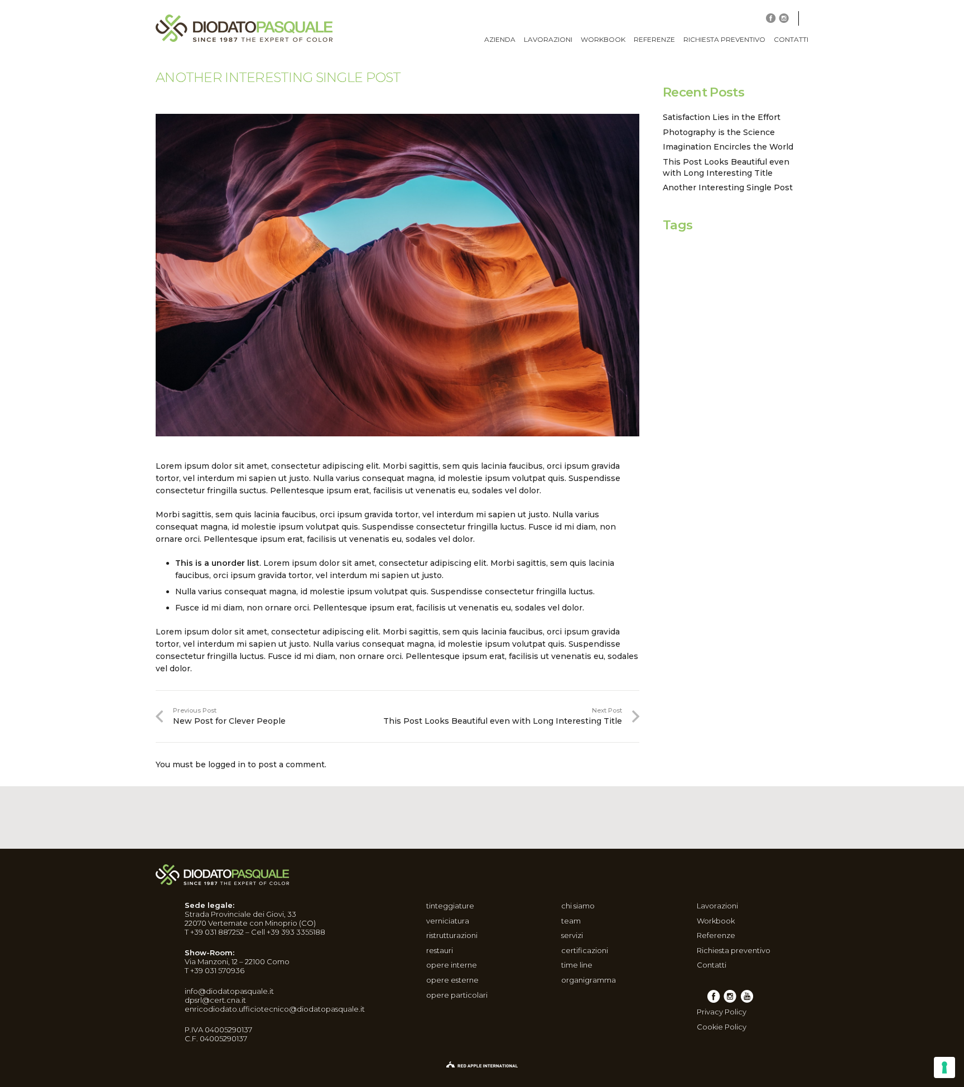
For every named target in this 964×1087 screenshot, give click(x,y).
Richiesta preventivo (733, 950)
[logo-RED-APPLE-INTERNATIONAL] (482, 1065)
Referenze (716, 935)
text (762, 284)
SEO (743, 286)
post (728, 286)
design (691, 282)
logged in (226, 764)
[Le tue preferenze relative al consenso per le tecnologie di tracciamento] (944, 1067)
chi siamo (578, 905)
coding (691, 266)
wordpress (790, 286)
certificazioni (584, 950)
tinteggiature (450, 905)
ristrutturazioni (452, 935)
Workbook (716, 920)
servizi (572, 935)
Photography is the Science (719, 132)
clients (763, 253)
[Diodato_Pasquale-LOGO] (244, 28)
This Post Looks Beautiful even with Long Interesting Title (726, 167)
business (721, 251)
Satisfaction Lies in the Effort (721, 117)
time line (576, 964)
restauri (439, 950)
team (571, 920)
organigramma (588, 979)
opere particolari (457, 994)
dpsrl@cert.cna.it (215, 999)
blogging (677, 253)
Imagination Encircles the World (728, 147)
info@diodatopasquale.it (229, 991)
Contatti (711, 964)
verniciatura (447, 920)
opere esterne (452, 979)
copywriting (740, 269)
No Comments (238, 96)
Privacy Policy (721, 1011)
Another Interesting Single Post (728, 187)
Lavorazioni (717, 905)
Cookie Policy (721, 1026)
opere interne (451, 964)
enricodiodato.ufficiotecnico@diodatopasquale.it (275, 1008)
